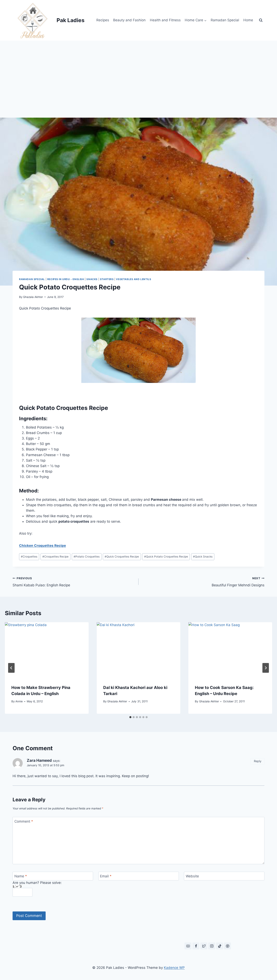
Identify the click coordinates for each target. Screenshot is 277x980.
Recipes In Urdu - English (65, 279)
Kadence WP (174, 968)
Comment (23, 821)
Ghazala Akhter (33, 297)
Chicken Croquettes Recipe (42, 546)
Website (192, 876)
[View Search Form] (260, 20)
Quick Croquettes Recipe (122, 556)
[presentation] (47, 650)
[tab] (130, 717)
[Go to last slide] (11, 668)
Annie (19, 701)
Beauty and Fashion (129, 20)
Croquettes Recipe (55, 556)
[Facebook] (195, 945)
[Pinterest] (227, 945)
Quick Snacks (203, 556)
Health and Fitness (165, 20)
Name (20, 876)
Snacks (92, 279)
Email (106, 876)
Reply (257, 761)
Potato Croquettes (87, 556)
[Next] (265, 668)
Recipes (102, 20)
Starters (107, 279)
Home (248, 20)
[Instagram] (211, 945)
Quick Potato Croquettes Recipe (166, 556)
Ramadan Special (225, 20)
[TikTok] (219, 945)
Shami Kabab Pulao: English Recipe (41, 582)
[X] (203, 945)
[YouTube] (188, 945)
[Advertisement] (138, 71)
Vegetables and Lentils (133, 279)
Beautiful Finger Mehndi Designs (238, 582)
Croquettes (29, 556)
